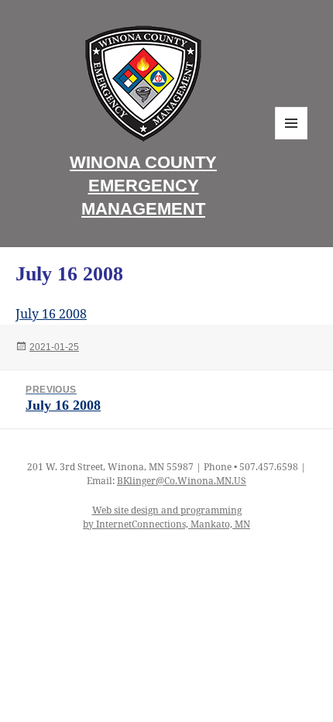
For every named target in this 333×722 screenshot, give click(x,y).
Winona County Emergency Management (143, 185)
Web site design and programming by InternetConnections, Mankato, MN (166, 517)
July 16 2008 (51, 313)
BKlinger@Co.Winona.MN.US (181, 480)
